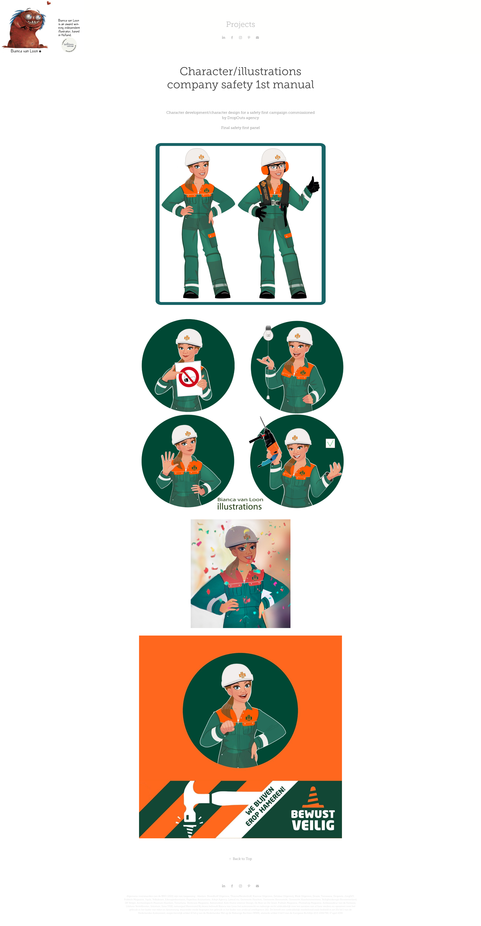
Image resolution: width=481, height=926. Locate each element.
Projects (240, 24)
